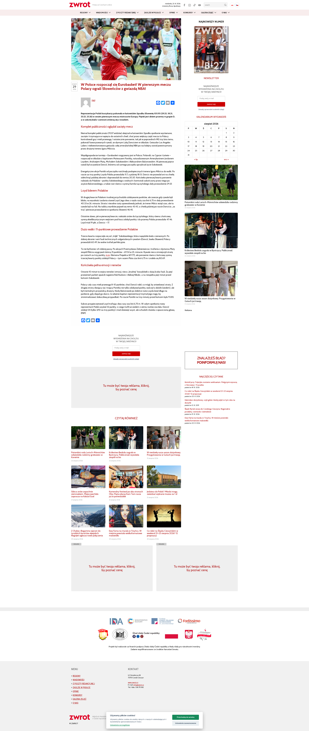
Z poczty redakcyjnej (126, 13)
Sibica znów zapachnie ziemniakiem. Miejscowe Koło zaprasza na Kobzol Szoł (84, 494)
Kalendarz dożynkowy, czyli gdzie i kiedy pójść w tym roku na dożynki (210, 401)
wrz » (226, 159)
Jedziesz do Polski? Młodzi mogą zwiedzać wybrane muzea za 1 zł (162, 492)
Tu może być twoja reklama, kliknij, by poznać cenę (126, 387)
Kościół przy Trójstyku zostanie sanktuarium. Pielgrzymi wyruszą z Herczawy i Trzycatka (211, 383)
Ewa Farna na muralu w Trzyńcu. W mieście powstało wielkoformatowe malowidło (125, 533)
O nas (224, 13)
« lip (196, 159)
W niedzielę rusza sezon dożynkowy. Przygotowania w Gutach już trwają (164, 453)
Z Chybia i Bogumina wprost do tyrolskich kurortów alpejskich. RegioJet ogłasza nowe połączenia (87, 533)
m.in (108, 255)
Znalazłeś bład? (211, 360)
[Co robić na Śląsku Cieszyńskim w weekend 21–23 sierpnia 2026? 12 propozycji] (164, 516)
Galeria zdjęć (207, 13)
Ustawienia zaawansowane (185, 723)
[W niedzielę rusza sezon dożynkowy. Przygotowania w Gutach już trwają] (164, 437)
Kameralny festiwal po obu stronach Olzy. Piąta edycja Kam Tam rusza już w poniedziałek (126, 494)
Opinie (172, 13)
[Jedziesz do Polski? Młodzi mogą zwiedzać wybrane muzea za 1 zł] (164, 476)
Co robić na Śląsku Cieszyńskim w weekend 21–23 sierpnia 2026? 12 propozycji (162, 533)
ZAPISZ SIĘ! (126, 354)
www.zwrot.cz (133, 682)
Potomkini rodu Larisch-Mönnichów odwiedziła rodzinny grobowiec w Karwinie (88, 455)
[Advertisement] (211, 328)
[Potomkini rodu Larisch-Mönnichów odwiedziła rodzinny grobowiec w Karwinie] (88, 437)
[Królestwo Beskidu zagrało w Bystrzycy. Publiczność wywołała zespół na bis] (126, 437)
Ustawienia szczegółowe (120, 725)
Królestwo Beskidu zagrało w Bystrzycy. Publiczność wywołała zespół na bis (124, 455)
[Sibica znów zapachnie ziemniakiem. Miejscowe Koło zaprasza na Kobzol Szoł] (88, 476)
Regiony (84, 13)
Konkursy (188, 13)
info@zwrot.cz (138, 685)
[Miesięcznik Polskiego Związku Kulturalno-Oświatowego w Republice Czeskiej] (81, 4)
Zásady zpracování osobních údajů (126, 359)
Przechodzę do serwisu (185, 717)
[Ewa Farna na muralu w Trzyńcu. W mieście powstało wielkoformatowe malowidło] (126, 516)
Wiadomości (102, 13)
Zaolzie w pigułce (152, 13)
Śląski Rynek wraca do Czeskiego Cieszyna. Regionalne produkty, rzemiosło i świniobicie (207, 410)
